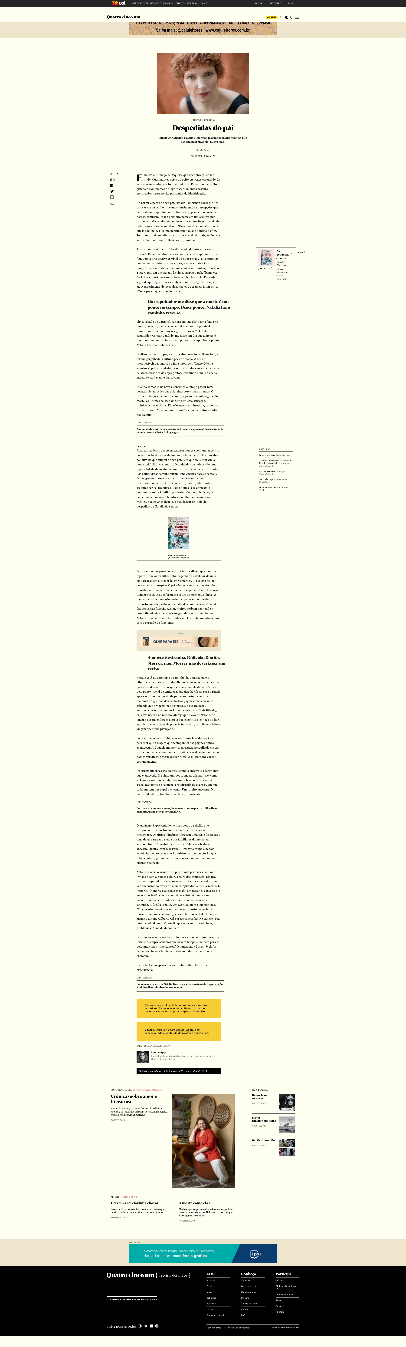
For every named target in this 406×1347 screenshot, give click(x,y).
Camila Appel (203, 150)
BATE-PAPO (275, 3)
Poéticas (210, 1286)
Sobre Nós (246, 1280)
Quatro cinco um (124, 17)
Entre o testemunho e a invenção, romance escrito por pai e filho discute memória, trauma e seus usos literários (178, 810)
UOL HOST (155, 3)
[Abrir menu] (297, 17)
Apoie (279, 1300)
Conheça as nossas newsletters (133, 1299)
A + (118, 174)
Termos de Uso (213, 1328)
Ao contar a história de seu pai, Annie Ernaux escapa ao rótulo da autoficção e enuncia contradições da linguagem (180, 431)
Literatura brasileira (203, 120)
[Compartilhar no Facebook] (111, 185)
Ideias (209, 1292)
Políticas (210, 1280)
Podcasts (211, 1303)
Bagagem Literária (215, 1315)
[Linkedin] (157, 1326)
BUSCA (258, 3)
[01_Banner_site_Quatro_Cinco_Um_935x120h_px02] (203, 25)
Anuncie (280, 1312)
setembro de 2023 (197, 1071)
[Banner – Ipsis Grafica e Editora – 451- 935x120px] (203, 1253)
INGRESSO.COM (139, 3)
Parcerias (246, 1298)
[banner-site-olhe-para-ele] (178, 642)
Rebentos (211, 1298)
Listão (209, 1309)
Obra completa (248, 1286)
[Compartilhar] (112, 204)
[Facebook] (151, 1326)
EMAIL (291, 3)
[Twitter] (145, 1326)
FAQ (243, 1315)
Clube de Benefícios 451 (286, 1287)
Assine (272, 17)
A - (111, 174)
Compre (280, 1306)
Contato (245, 1309)
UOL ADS (204, 3)
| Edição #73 (208, 156)
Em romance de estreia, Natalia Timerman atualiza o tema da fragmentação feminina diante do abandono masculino (180, 986)
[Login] (281, 17)
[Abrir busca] (291, 17)
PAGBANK (168, 3)
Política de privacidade (239, 1328)
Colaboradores (248, 1292)
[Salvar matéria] (112, 197)
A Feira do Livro (249, 1303)
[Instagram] (140, 1326)
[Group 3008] (179, 1009)
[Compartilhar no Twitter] (112, 191)
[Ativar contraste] (286, 17)
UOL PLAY (192, 3)
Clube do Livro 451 (285, 1294)
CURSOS (180, 3)
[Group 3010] (179, 1032)
